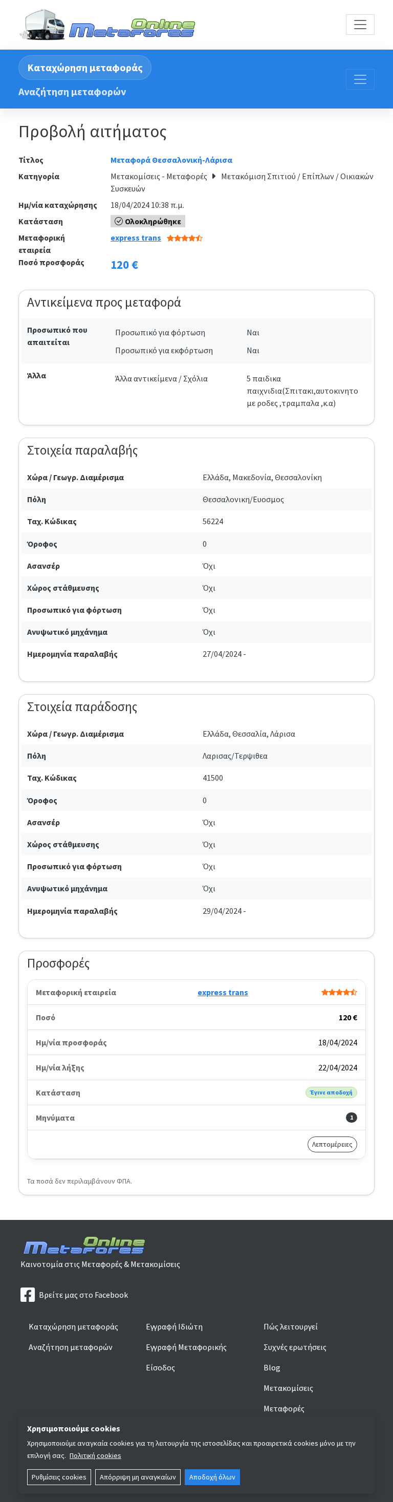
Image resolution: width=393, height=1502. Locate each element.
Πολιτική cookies (95, 1455)
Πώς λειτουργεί (291, 1326)
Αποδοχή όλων (212, 1477)
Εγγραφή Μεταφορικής (186, 1347)
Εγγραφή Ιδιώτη (174, 1326)
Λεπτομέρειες (332, 1144)
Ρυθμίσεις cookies (59, 1477)
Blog (272, 1367)
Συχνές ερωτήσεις (295, 1347)
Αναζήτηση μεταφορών (72, 91)
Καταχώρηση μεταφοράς (85, 67)
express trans (136, 237)
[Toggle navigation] (360, 24)
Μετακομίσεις (288, 1388)
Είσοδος (160, 1367)
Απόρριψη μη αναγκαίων (138, 1477)
